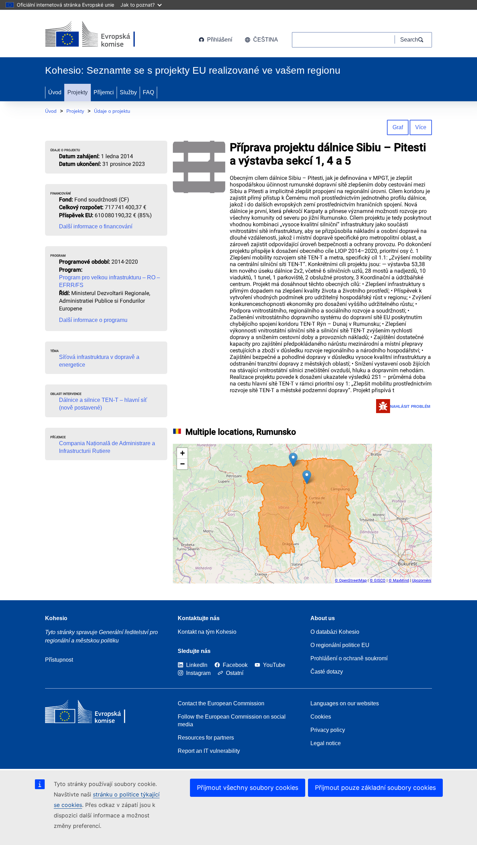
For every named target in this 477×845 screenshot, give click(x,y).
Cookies (320, 717)
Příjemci (104, 92)
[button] (293, 460)
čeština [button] (265, 40)
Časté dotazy (326, 672)
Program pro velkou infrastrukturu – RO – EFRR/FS (109, 281)
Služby (128, 92)
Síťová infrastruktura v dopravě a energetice (99, 361)
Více (420, 127)
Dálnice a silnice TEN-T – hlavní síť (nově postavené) (103, 404)
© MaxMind (399, 580)
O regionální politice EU (339, 645)
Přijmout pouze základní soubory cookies (375, 787)
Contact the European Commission (221, 703)
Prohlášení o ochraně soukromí (349, 658)
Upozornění (421, 580)
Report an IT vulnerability (209, 751)
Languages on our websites (344, 703)
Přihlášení (219, 40)
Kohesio (56, 618)
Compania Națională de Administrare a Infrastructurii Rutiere (107, 447)
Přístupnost (59, 660)
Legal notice (325, 743)
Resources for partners (206, 738)
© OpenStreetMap (351, 580)
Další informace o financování (95, 226)
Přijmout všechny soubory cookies (247, 787)
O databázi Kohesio (334, 632)
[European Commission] (101, 35)
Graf (397, 127)
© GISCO (378, 580)
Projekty (77, 92)
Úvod (54, 92)
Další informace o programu (93, 320)
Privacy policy (327, 730)
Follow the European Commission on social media (232, 720)
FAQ (148, 92)
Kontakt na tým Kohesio (207, 632)
